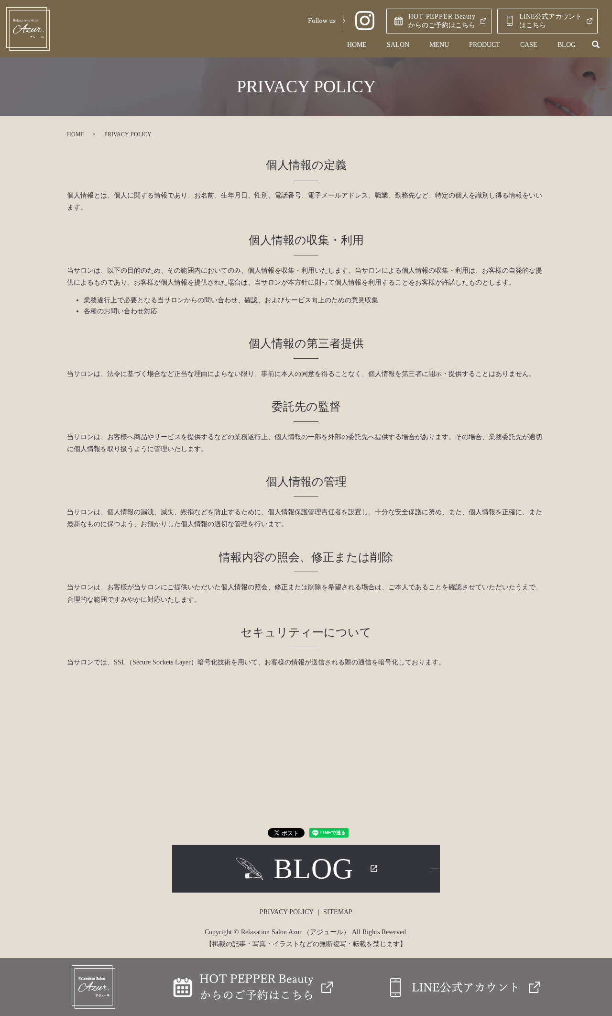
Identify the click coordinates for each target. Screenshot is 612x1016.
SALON (398, 44)
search (596, 45)
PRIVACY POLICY (287, 912)
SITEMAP (337, 912)
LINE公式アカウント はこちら (550, 21)
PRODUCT (484, 44)
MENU (439, 44)
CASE (528, 44)
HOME (357, 44)
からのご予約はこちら (442, 21)
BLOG (566, 44)
